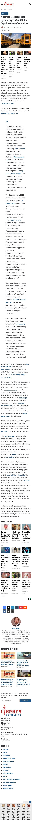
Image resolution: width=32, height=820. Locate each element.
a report (27, 480)
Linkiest (5, 764)
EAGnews (5, 749)
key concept (9, 436)
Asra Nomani (20, 149)
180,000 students (7, 103)
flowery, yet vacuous (14, 220)
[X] (8, 607)
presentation (5, 369)
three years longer (10, 390)
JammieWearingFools (9, 758)
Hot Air (5, 752)
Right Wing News (8, 773)
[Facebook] (4, 607)
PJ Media (5, 770)
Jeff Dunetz (12, 734)
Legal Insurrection (8, 761)
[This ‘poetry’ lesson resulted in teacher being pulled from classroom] (8, 655)
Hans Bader (6, 27)
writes (14, 454)
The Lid (5, 776)
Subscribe (25, 700)
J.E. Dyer (4, 725)
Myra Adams (5, 734)
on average (23, 398)
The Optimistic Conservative (11, 779)
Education (9, 9)
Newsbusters (7, 767)
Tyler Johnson (5, 741)
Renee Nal (4, 729)
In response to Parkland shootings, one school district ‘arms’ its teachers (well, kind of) (23, 663)
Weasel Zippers (7, 785)
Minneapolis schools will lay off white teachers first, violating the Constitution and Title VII (23, 681)
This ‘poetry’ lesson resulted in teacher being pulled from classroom (8, 662)
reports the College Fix (9, 113)
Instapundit (6, 755)
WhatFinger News (8, 788)
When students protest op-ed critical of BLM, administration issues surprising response (7, 681)
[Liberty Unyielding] (9, 3)
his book (4, 431)
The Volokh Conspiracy (9, 782)
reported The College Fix (16, 475)
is (6, 457)
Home (4, 9)
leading (11, 457)
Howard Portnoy (6, 720)
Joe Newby (19, 734)
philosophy (20, 324)
